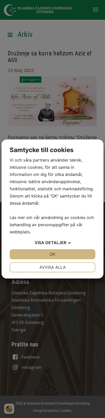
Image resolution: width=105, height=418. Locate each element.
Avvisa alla (53, 267)
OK (52, 254)
